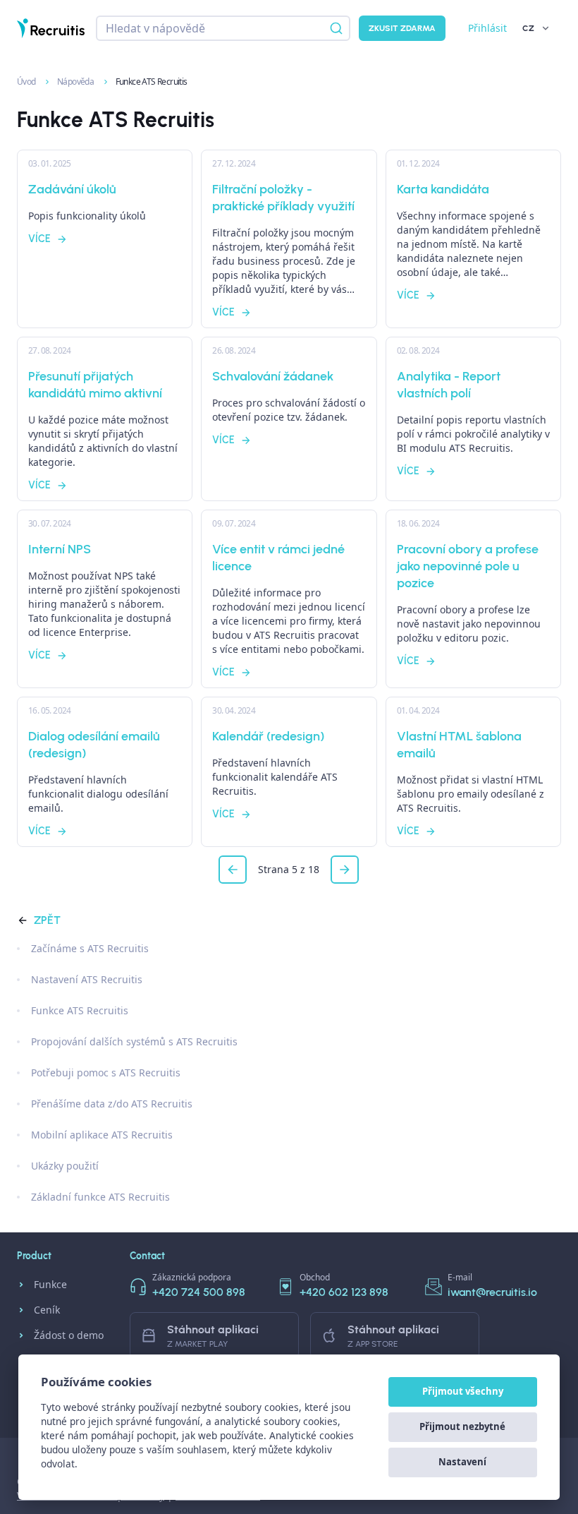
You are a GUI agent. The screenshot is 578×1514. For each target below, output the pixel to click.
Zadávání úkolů (72, 189)
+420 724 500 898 (198, 1292)
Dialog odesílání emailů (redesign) (94, 744)
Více (39, 239)
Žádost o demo (69, 1335)
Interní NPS (59, 549)
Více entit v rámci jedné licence (278, 557)
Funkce (50, 1284)
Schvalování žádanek (272, 376)
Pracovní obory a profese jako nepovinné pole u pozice (468, 566)
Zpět (47, 920)
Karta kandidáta (443, 189)
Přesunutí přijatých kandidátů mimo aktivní (95, 384)
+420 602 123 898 (344, 1292)
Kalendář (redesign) (268, 736)
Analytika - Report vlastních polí (448, 384)
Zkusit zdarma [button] (402, 28)
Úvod (27, 82)
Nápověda (76, 82)
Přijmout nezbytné (462, 1426)
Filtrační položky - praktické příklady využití (283, 197)
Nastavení (462, 1461)
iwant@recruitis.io (492, 1292)
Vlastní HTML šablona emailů (459, 744)
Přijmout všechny (462, 1391)
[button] (233, 869)
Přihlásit (487, 28)
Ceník (47, 1309)
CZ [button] (528, 28)
